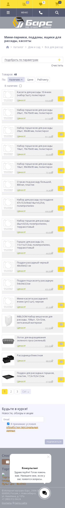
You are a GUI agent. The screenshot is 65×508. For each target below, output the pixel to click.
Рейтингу (42, 79)
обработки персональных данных (22, 428)
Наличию (14, 79)
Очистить (57, 65)
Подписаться (54, 441)
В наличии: (11, 85)
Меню (24, 12)
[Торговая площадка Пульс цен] (8, 479)
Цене (30, 79)
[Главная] (7, 47)
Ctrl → (25, 391)
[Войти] (8, 4)
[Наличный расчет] (8, 461)
